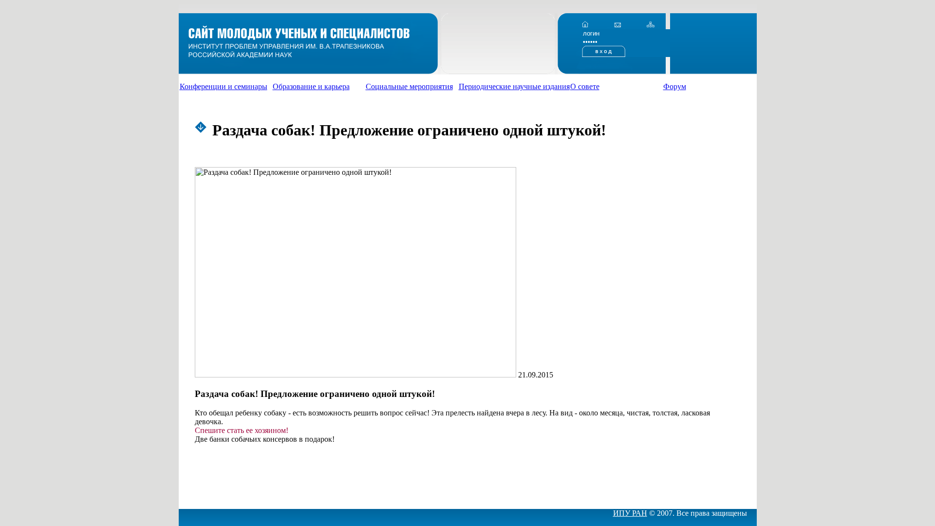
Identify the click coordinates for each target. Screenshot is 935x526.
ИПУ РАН (630, 513)
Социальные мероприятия (409, 86)
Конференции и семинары (223, 86)
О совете (584, 86)
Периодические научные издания (514, 86)
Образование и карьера (311, 86)
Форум (674, 86)
